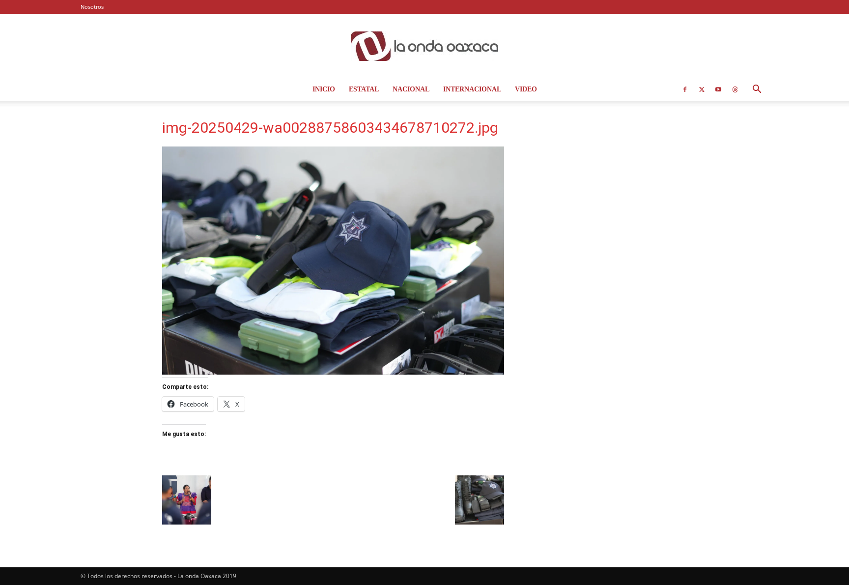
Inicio (323, 89)
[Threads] (735, 89)
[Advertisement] (607, 184)
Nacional (411, 89)
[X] (701, 89)
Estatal (364, 89)
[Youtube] (718, 89)
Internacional (472, 89)
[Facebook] (685, 89)
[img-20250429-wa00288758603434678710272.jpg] (333, 372)
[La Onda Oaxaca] (424, 46)
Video (526, 89)
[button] (756, 90)
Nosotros (92, 6)
